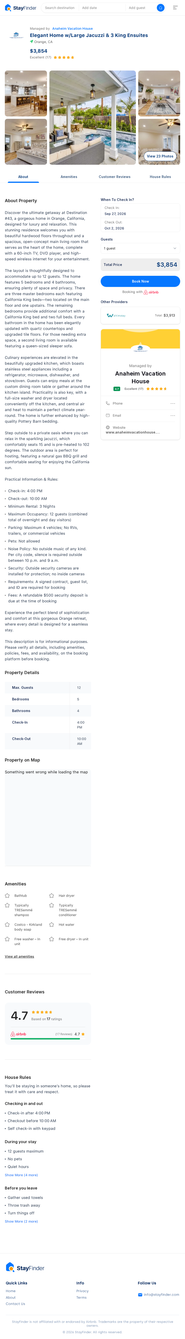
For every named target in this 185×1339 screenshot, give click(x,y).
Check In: (112, 208)
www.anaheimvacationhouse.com (133, 432)
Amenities (69, 177)
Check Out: (113, 222)
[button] (26, 93)
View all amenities (19, 956)
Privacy (82, 1291)
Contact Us (15, 1304)
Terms (81, 1298)
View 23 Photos (160, 156)
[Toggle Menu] (175, 8)
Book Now (140, 281)
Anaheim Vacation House (72, 28)
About (23, 177)
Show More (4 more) (21, 1175)
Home (11, 1291)
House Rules (160, 177)
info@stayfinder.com (161, 1295)
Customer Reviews (115, 177)
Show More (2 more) (21, 1221)
